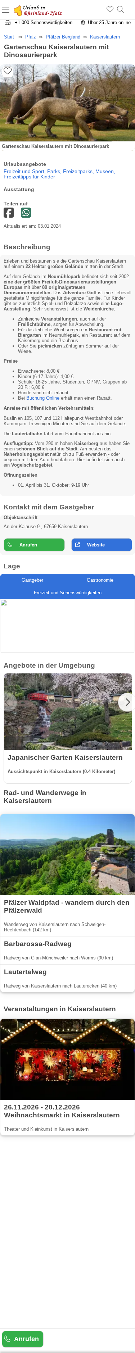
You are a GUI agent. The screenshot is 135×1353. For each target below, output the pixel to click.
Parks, (55, 171)
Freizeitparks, (79, 171)
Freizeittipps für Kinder (29, 177)
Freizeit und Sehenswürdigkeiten (68, 592)
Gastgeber (32, 580)
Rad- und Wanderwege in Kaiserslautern (45, 796)
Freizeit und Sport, (25, 171)
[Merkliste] (110, 10)
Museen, (105, 171)
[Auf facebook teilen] (26, 213)
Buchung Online (42, 398)
